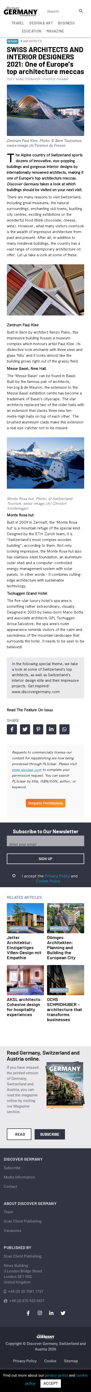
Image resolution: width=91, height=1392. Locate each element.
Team (8, 1212)
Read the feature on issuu (30, 709)
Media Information (19, 1177)
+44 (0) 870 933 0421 (26, 1301)
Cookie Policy (48, 880)
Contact (10, 1186)
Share (12, 729)
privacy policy (56, 1375)
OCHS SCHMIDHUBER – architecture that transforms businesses (64, 1009)
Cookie (50, 1361)
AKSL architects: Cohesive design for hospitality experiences (24, 1006)
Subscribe (50, 1134)
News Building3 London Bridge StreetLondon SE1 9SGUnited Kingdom (23, 1273)
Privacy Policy (57, 875)
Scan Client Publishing (22, 1221)
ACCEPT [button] (50, 1383)
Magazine (55, 31)
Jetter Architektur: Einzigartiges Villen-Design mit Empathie (24, 947)
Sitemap (71, 1361)
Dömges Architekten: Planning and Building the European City (61, 947)
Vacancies (12, 1230)
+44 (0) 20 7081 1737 (25, 1291)
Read (20, 1134)
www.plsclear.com (26, 769)
